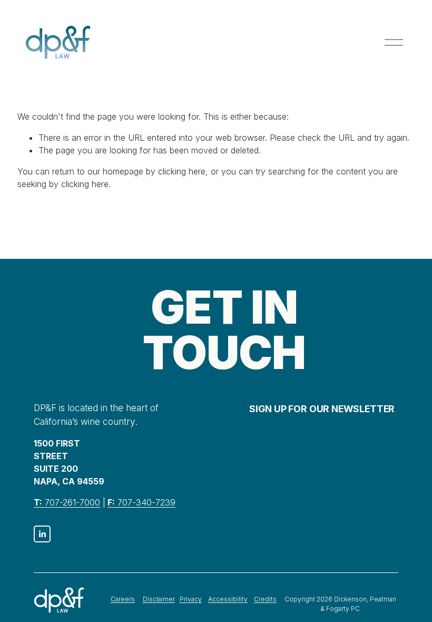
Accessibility (228, 599)
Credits (265, 599)
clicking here (181, 171)
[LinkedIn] (42, 534)
